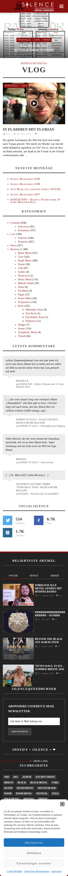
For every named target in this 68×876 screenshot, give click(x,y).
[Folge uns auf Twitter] (7, 520)
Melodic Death (26, 283)
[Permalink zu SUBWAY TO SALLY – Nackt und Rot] (10, 461)
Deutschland (47, 788)
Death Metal (24, 260)
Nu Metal (23, 290)
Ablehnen (34, 852)
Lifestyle (15, 222)
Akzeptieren (34, 842)
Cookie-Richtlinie (14, 871)
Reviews (14, 249)
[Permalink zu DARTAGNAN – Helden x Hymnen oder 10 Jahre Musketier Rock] (10, 383)
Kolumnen (23, 230)
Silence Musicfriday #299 (25, 179)
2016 (6, 777)
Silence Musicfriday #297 (25, 194)
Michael (21, 459)
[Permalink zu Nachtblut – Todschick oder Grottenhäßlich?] (10, 486)
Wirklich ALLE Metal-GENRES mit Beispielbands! (48, 588)
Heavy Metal (25, 279)
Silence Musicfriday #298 (25, 184)
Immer (55, 575)
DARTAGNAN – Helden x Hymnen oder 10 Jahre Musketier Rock (35, 200)
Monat (34, 575)
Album (26, 777)
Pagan (21, 294)
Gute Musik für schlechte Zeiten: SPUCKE (35, 189)
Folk (20, 268)
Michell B (22, 381)
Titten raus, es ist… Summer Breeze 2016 (50, 668)
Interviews (23, 226)
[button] (62, 804)
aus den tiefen (45, 777)
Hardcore (23, 275)
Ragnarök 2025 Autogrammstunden (34, 48)
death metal (25, 788)
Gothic (21, 271)
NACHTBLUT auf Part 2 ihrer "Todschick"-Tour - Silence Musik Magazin (36, 487)
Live (37, 40)
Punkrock (31, 321)
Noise (21, 287)
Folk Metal (11, 799)
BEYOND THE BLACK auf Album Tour (48, 641)
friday (43, 799)
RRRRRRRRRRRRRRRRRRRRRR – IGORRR (50, 614)
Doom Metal (24, 793)
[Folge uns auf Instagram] (7, 532)
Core (20, 256)
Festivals (24, 40)
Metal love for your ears (16, 761)
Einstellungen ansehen (34, 863)
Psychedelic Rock (35, 317)
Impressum (56, 871)
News (46, 40)
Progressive (24, 302)
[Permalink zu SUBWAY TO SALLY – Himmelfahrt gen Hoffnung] (10, 422)
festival (42, 793)
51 (60, 596)
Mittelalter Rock (34, 309)
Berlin (8, 782)
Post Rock (31, 313)
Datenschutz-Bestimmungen (36, 871)
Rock (20, 305)
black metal (38, 782)
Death (8, 788)
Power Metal (25, 298)
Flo (8, 134)
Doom (21, 264)
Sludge (21, 324)
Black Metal (24, 253)
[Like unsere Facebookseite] (38, 520)
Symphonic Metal (27, 332)
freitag (29, 799)
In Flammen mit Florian (28, 129)
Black (22, 782)
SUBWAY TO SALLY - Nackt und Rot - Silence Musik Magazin (37, 421)
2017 (15, 777)
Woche (13, 575)
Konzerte (23, 241)
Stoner (21, 328)
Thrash (21, 336)
